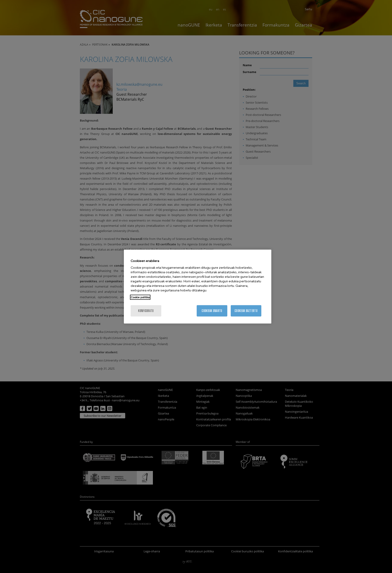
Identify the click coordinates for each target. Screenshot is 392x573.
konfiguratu (146, 311)
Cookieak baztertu (246, 311)
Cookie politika (140, 297)
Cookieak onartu (212, 311)
